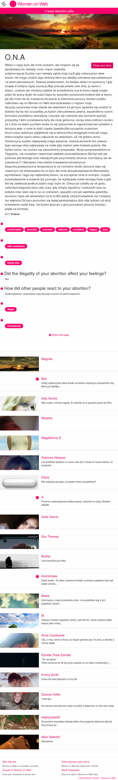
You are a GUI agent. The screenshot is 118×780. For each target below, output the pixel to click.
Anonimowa (49, 576)
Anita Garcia (49, 516)
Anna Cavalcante (53, 635)
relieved (62, 229)
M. (43, 615)
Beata (45, 595)
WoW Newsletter (70, 770)
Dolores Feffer (51, 694)
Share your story (102, 65)
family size (13, 263)
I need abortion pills (59, 10)
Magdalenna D (51, 437)
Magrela (46, 358)
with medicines (16, 246)
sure (105, 229)
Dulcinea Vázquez (53, 457)
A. (42, 497)
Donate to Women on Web (16, 770)
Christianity (14, 326)
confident (78, 229)
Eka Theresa (50, 536)
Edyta (45, 477)
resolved (47, 229)
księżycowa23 (50, 717)
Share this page (60, 335)
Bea (44, 378)
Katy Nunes (49, 398)
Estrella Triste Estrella (56, 655)
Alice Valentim (50, 736)
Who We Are (9, 761)
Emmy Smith (50, 674)
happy (93, 229)
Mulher (46, 556)
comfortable (14, 229)
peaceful (32, 229)
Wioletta (46, 418)
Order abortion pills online (75, 761)
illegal (10, 309)
